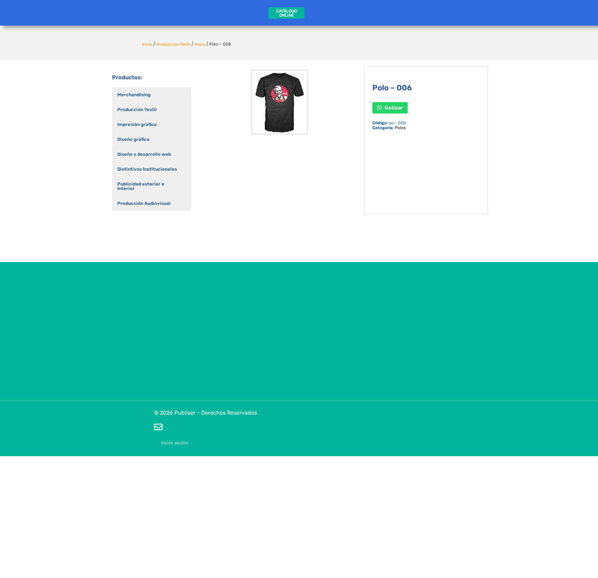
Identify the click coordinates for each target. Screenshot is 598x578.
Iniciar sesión (174, 443)
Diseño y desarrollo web (144, 154)
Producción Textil (173, 44)
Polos (199, 44)
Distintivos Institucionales (147, 169)
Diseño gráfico (133, 139)
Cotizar (393, 107)
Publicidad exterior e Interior (140, 186)
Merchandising (134, 94)
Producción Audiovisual (144, 203)
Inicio (147, 44)
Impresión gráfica (137, 124)
